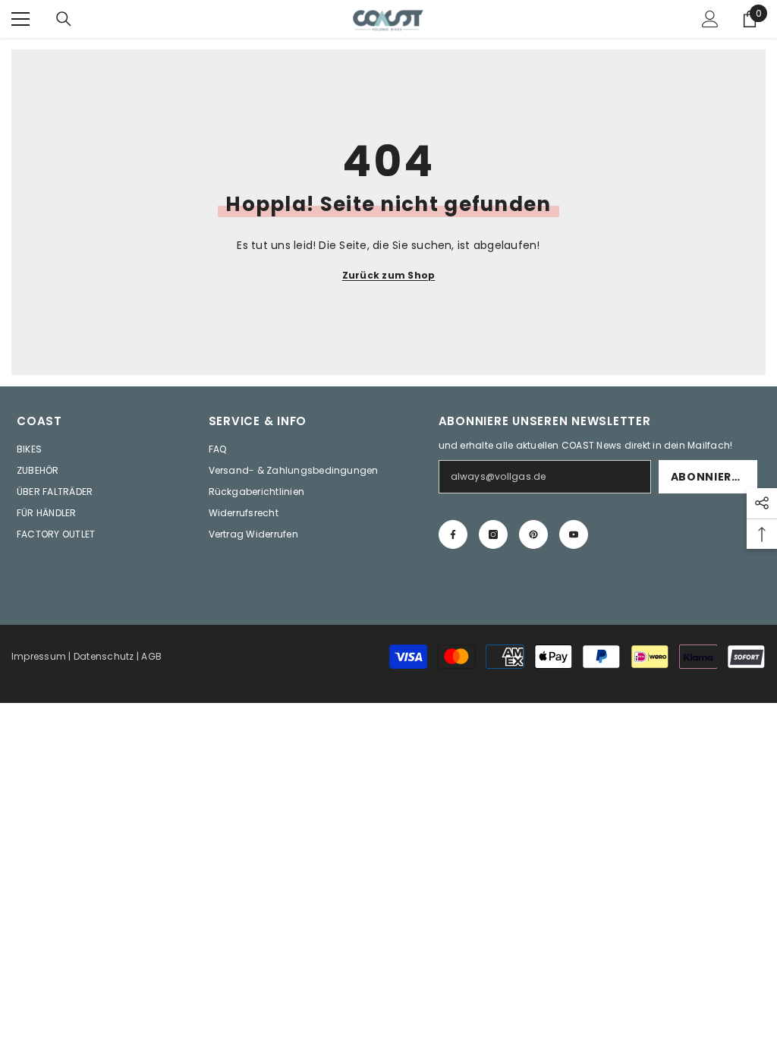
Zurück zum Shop (389, 275)
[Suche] (64, 19)
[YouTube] (573, 534)
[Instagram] (493, 534)
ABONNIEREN (709, 476)
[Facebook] (453, 534)
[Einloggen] (710, 19)
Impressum (38, 656)
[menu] (20, 19)
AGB (151, 656)
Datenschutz (104, 656)
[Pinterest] (533, 534)
